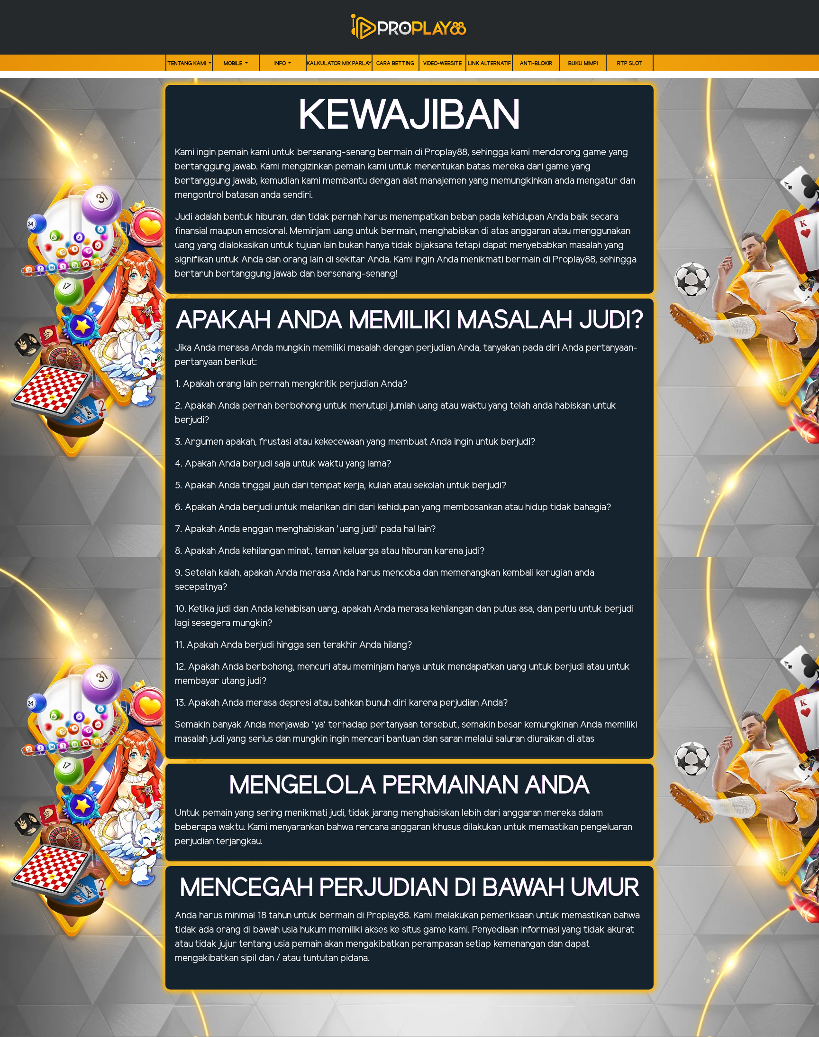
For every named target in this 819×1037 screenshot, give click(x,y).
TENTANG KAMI (187, 63)
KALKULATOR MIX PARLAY (339, 63)
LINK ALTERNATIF (489, 63)
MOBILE (234, 63)
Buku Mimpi (583, 63)
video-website (442, 63)
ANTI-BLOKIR (536, 63)
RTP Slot (629, 63)
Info (280, 63)
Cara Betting (395, 63)
